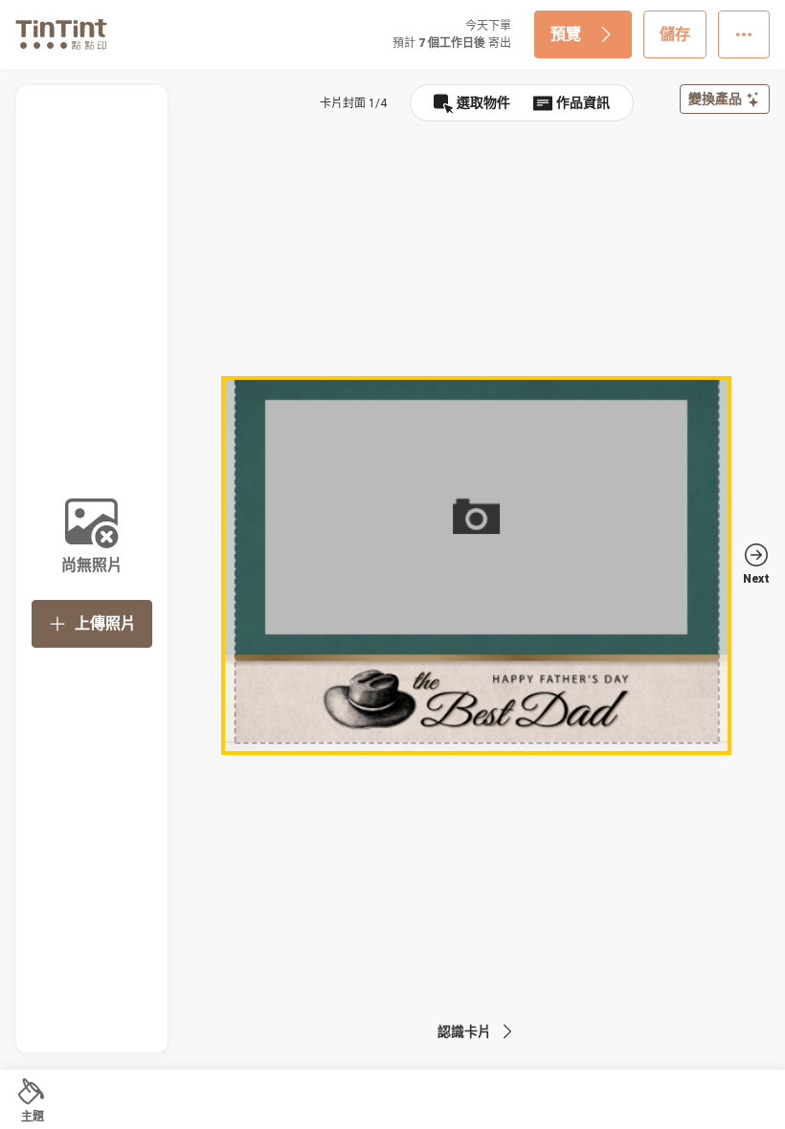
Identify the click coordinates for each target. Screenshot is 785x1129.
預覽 (565, 34)
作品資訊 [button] (583, 102)
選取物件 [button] (483, 102)
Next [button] (756, 579)
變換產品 (715, 98)
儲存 (675, 34)
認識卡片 (464, 1031)
